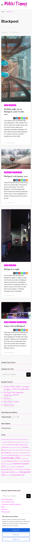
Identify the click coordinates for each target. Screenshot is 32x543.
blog (6, 105)
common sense (24, 442)
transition (8, 475)
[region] (16, 528)
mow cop (20, 461)
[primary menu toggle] (2, 4)
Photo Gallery (17, 172)
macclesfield (27, 455)
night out (9, 464)
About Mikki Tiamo (7, 502)
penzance (14, 467)
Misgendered (11, 461)
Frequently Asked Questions (11, 504)
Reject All (16, 539)
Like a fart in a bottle (11, 402)
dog (6, 450)
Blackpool (11, 442)
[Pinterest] (19, 118)
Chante (18, 442)
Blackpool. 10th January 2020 (16, 176)
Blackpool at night (11, 269)
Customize (16, 534)
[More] (27, 118)
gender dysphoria (16, 453)
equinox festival (20, 450)
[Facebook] (24, 118)
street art (8, 472)
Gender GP (26, 453)
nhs (3, 464)
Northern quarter (15, 465)
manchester (10, 458)
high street (4, 455)
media (3, 461)
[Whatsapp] (22, 118)
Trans (17, 472)
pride (14, 469)
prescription (6, 469)
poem (20, 467)
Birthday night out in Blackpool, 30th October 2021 (14, 112)
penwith (8, 467)
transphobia (17, 475)
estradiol (27, 450)
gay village (6, 453)
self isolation (21, 469)
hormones (13, 455)
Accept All (16, 530)
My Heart (7, 398)
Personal (4, 509)
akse (3, 439)
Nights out (8, 172)
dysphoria (11, 450)
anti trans (17, 439)
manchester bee (24, 458)
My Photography (7, 499)
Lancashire (12, 105)
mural (26, 461)
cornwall (4, 445)
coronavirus (13, 445)
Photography (5, 512)
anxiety (24, 439)
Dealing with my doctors (16, 447)
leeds (20, 455)
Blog (3, 507)
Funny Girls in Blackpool (14, 326)
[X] (14, 118)
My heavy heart (9, 405)
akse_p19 (9, 439)
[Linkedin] (17, 118)
